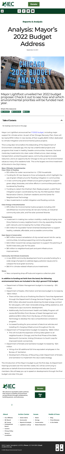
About (5, 414)
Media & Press (54, 414)
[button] (2, 11)
